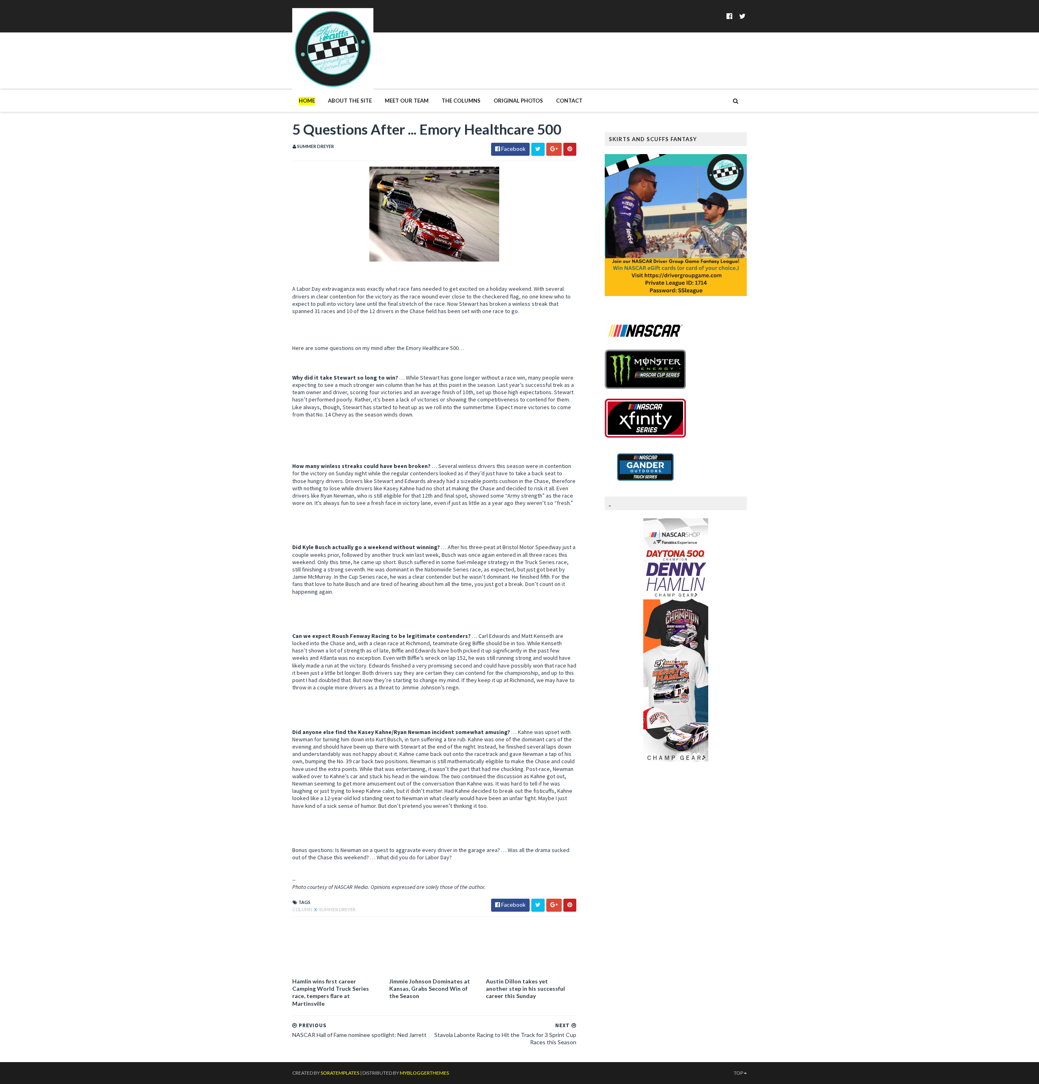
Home (307, 100)
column (302, 909)
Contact (569, 100)
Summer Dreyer (337, 909)
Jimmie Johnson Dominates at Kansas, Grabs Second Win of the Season (429, 988)
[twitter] (742, 16)
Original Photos (518, 100)
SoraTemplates (340, 1073)
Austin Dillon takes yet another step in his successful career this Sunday (525, 988)
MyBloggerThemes (424, 1073)
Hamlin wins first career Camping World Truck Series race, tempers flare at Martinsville (330, 992)
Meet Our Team (407, 100)
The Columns (461, 100)
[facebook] (729, 16)
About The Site (350, 100)
